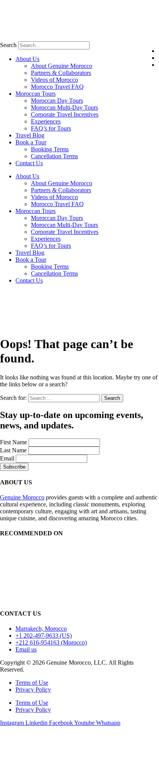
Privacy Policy (33, 689)
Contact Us (29, 163)
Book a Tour (30, 142)
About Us (27, 59)
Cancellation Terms (54, 156)
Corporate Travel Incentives (64, 114)
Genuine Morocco (22, 497)
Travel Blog (29, 135)
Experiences (46, 121)
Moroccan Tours (35, 93)
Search (8, 45)
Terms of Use (31, 682)
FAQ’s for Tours (51, 128)
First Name (13, 442)
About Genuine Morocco (61, 66)
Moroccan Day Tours (57, 100)
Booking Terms (50, 149)
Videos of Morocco (54, 79)
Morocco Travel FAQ (57, 86)
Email (7, 458)
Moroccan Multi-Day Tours (64, 107)
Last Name (13, 450)
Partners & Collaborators (61, 72)
